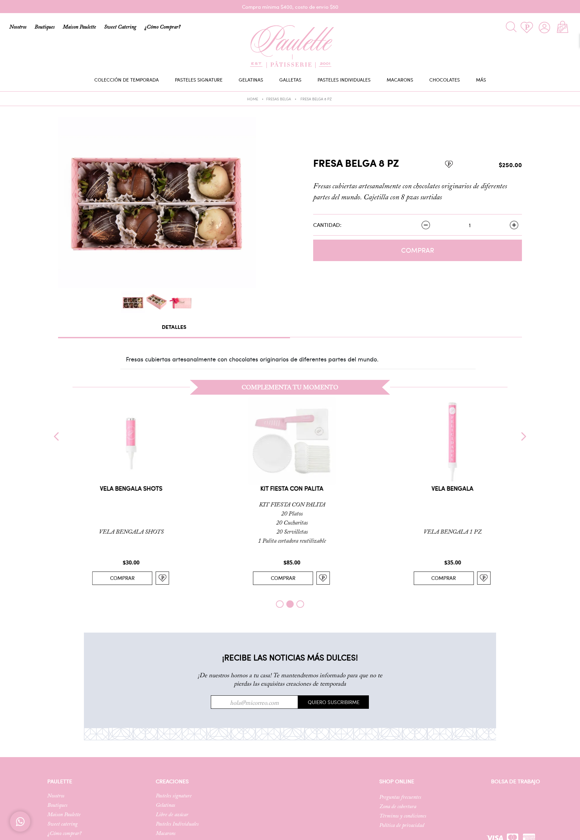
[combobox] (486, 27)
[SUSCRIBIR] (333, 702)
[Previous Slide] (56, 436)
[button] (279, 604)
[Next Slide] (523, 436)
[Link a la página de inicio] (259, 99)
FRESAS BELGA (278, 98)
